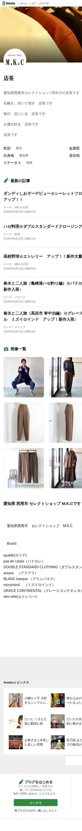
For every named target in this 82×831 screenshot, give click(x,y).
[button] (36, 802)
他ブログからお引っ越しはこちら (34, 810)
